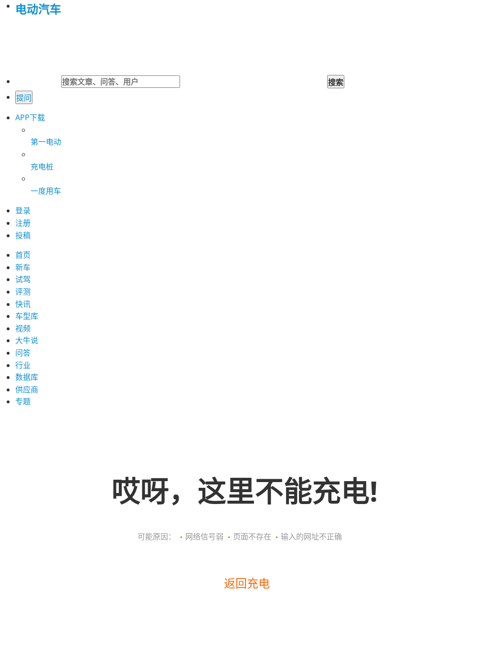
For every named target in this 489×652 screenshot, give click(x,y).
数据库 (26, 377)
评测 (23, 291)
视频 (23, 328)
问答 (23, 352)
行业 (23, 365)
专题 (23, 401)
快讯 (23, 304)
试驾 (23, 279)
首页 (23, 255)
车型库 (26, 316)
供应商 (26, 389)
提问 (24, 98)
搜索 (335, 82)
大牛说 (26, 340)
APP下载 (30, 117)
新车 (23, 267)
